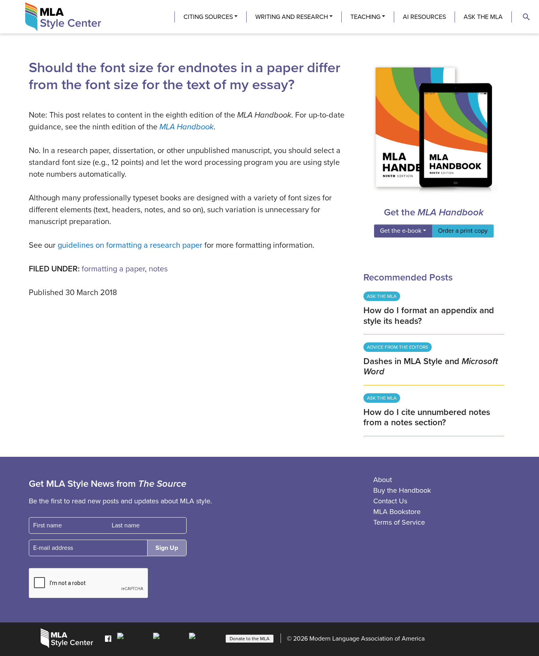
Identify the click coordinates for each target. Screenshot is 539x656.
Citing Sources (208, 17)
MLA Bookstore (397, 511)
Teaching (365, 17)
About (382, 479)
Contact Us (390, 501)
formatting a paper (113, 269)
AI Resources (424, 17)
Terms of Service (399, 522)
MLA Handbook (186, 127)
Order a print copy (463, 231)
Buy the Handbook (402, 490)
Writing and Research (291, 17)
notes (158, 269)
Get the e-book (400, 231)
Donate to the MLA (250, 638)
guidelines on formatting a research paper (130, 245)
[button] (526, 17)
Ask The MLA (483, 17)
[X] (169, 638)
